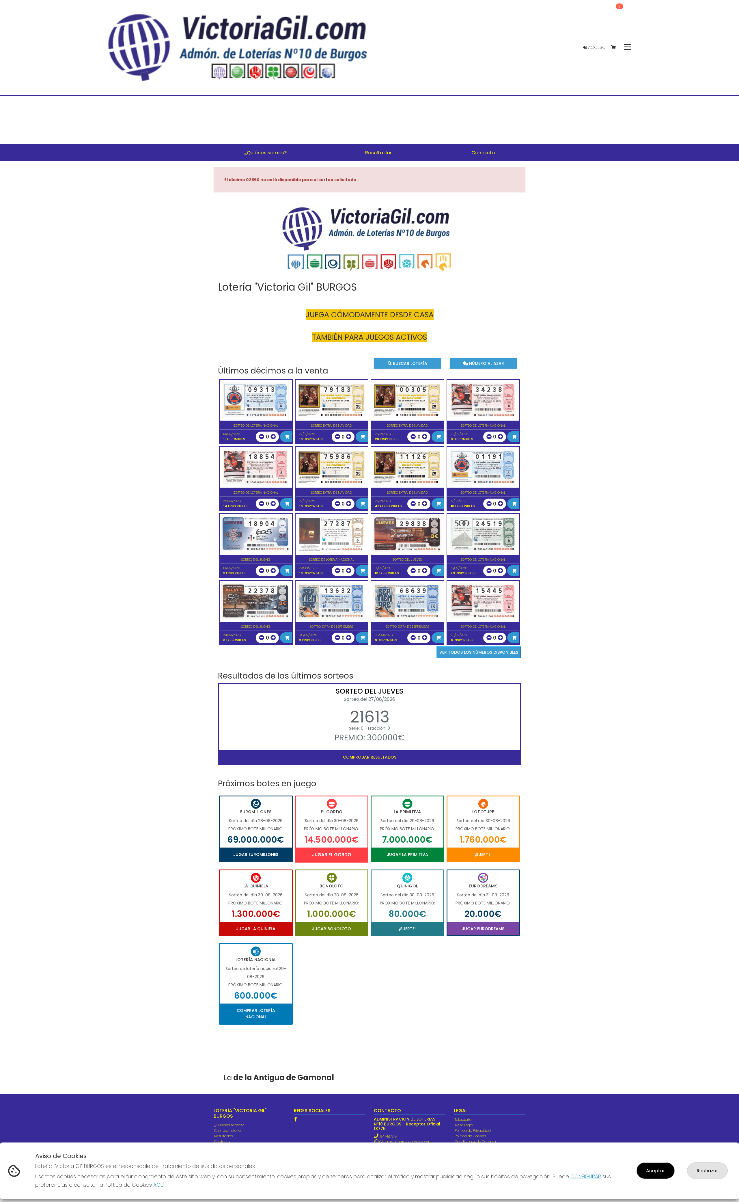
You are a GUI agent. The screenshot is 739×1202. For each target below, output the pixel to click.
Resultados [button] (379, 152)
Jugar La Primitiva (407, 854)
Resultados (223, 1136)
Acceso (596, 47)
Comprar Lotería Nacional (256, 1014)
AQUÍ (159, 1184)
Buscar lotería (409, 363)
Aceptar (655, 1170)
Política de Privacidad (473, 1130)
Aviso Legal (464, 1125)
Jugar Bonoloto (331, 929)
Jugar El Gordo (331, 855)
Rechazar (707, 1170)
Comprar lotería (227, 1130)
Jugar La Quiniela (255, 929)
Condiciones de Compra (475, 1141)
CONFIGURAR (585, 1176)
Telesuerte (463, 1119)
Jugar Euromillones (255, 854)
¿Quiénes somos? (229, 1125)
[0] (616, 47)
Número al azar (486, 363)
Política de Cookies (470, 1136)
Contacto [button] (483, 152)
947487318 (388, 1136)
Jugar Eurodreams (483, 929)
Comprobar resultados (369, 757)
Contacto (222, 1141)
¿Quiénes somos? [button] (265, 152)
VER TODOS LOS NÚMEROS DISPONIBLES (478, 652)
